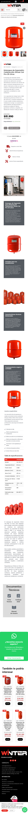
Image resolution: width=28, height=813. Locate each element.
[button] (2, 9)
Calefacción (9, 15)
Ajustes (11, 810)
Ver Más (8, 703)
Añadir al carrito (14, 128)
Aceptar (4, 810)
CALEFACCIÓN (13, 13)
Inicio (2, 13)
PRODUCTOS (7, 13)
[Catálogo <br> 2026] (18, 596)
